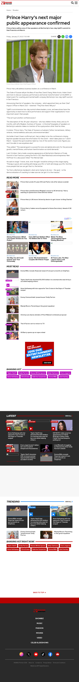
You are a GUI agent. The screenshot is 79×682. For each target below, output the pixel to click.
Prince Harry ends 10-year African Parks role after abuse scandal (44, 182)
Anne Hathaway (13, 377)
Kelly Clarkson (53, 373)
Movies (39, 633)
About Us (31, 663)
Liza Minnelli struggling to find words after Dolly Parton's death (63, 447)
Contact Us (38, 663)
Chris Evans (25, 377)
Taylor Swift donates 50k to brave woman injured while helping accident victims (28, 457)
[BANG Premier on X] (29, 654)
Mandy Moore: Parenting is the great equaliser (38, 306)
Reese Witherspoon (38, 373)
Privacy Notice (47, 663)
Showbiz (15, 10)
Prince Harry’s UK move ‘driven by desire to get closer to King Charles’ (46, 199)
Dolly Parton (23, 373)
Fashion (39, 628)
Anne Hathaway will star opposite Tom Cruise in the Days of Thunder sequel (46, 289)
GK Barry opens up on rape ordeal (33, 332)
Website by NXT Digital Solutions (39, 666)
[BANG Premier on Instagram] (21, 654)
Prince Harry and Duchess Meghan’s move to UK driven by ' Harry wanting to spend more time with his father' (44, 191)
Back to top (38, 593)
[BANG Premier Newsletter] (57, 654)
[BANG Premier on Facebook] (50, 654)
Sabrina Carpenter (39, 377)
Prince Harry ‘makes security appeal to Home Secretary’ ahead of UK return (46, 209)
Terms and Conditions (59, 663)
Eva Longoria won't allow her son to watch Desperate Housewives (30, 447)
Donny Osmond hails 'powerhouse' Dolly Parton (38, 297)
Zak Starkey (63, 377)
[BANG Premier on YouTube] (36, 654)
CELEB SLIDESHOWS (39, 643)
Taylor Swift (11, 373)
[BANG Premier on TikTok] (43, 654)
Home (9, 10)
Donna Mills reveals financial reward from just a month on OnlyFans (45, 271)
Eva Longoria (65, 373)
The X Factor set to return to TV (33, 324)
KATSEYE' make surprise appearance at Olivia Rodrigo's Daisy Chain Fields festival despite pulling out (62, 436)
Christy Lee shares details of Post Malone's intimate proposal (43, 315)
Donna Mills (53, 377)
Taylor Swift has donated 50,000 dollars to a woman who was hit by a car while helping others (46, 280)
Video (39, 638)
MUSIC (39, 623)
